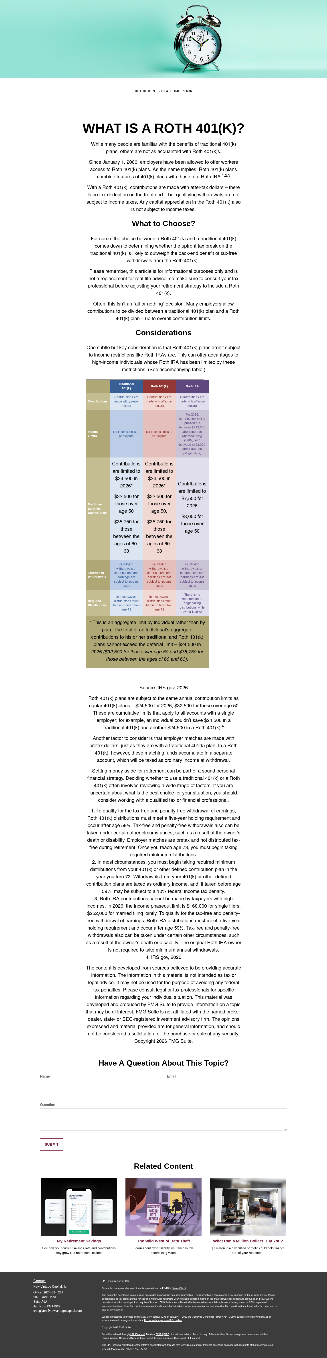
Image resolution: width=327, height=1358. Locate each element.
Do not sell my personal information (163, 1320)
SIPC (166, 1334)
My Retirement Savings (79, 1241)
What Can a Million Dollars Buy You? (248, 1241)
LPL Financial (137, 1334)
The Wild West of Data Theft (163, 1241)
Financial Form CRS (118, 1281)
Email (171, 1076)
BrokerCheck (179, 1288)
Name (45, 1076)
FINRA (159, 1334)
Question (47, 1104)
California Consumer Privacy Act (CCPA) (214, 1316)
